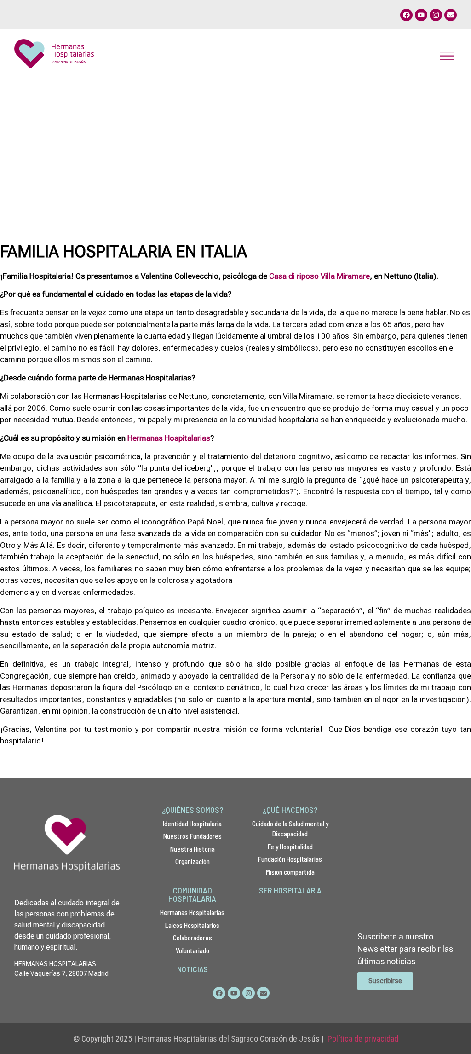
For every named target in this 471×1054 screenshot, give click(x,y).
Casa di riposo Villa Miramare (319, 276)
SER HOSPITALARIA (290, 890)
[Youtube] (421, 15)
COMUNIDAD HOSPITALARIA (192, 894)
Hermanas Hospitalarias (168, 438)
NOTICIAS (192, 969)
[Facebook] (406, 15)
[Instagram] (436, 15)
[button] (446, 55)
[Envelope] (450, 15)
